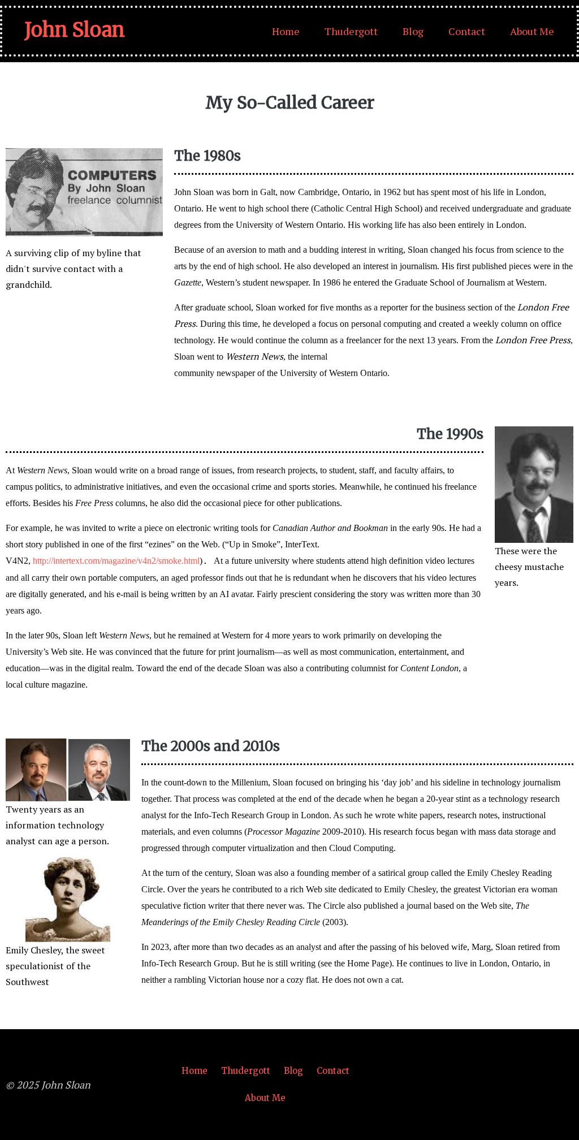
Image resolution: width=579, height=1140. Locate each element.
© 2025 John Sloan (48, 1084)
